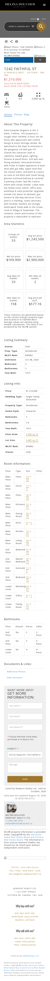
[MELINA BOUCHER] (20, 5)
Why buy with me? (25, 913)
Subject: (12, 748)
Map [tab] (26, 114)
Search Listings (25, 920)
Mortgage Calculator (25, 916)
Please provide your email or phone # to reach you (22, 738)
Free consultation (25, 945)
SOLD (44, 19)
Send (25, 779)
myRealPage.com (31, 956)
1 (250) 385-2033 (14, 820)
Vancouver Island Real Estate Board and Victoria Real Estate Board (23, 837)
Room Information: (17, 464)
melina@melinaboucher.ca (18, 823)
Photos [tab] (18, 114)
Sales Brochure (14, 677)
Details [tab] (8, 114)
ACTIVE (33, 19)
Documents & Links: (18, 664)
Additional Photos (16, 671)
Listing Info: (12, 383)
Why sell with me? (25, 938)
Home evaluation (25, 941)
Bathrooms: (12, 619)
